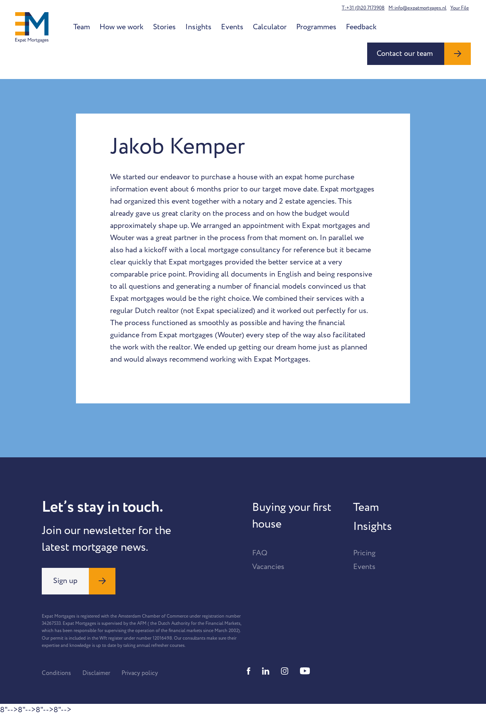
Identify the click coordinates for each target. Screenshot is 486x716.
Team (81, 27)
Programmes (316, 27)
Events (232, 27)
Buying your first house (291, 515)
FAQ (259, 553)
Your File (459, 8)
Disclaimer (96, 673)
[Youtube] (305, 671)
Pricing (364, 553)
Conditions (56, 673)
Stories (164, 27)
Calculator (270, 27)
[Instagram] (285, 671)
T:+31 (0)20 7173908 (363, 8)
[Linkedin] (266, 671)
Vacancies (268, 566)
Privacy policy (140, 673)
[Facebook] (249, 671)
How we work (121, 27)
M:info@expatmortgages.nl (417, 8)
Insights (198, 27)
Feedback (361, 27)
